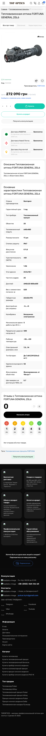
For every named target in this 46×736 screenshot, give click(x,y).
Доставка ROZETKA (18, 132)
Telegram (9, 604)
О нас (4, 627)
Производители (8, 639)
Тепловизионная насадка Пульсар (16, 705)
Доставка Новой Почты (20, 141)
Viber (8, 609)
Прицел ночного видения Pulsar (15, 698)
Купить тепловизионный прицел (15, 659)
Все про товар (8, 25)
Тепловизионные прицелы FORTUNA (20, 451)
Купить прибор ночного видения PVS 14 (18, 675)
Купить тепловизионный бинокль (15, 662)
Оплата (5, 630)
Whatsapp (9, 614)
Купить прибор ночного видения (15, 666)
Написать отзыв (23, 415)
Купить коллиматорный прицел (15, 669)
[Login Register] (39, 3)
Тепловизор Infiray (9, 689)
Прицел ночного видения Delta (14, 702)
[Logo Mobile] (17, 3)
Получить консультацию (23, 121)
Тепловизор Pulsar (9, 686)
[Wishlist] (42, 80)
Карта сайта (7, 645)
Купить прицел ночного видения (15, 672)
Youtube (32, 609)
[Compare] (36, 80)
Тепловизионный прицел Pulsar (15, 692)
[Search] (31, 3)
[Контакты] (35, 3)
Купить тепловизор (10, 656)
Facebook (32, 604)
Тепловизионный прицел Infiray (15, 695)
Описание (21, 25)
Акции (5, 642)
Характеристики (35, 25)
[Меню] (3, 3)
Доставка (6, 633)
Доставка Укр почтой (19, 150)
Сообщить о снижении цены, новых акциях (16, 98)
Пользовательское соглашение (14, 636)
